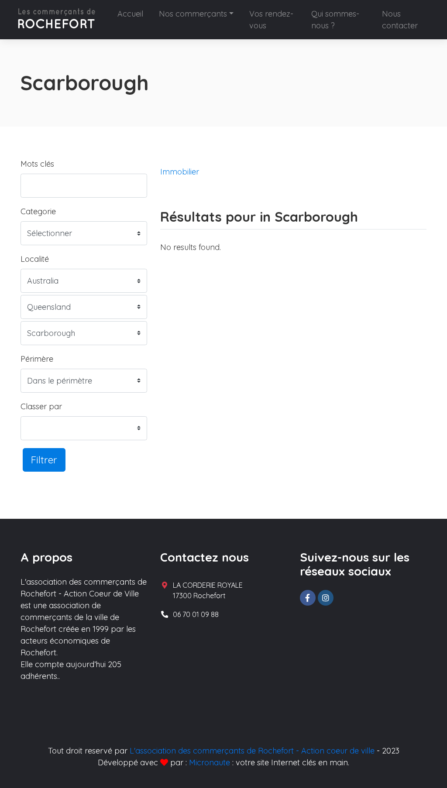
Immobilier (179, 172)
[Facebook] (308, 598)
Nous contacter (400, 20)
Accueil (130, 14)
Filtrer (44, 459)
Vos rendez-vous (271, 20)
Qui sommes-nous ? (335, 20)
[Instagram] (326, 598)
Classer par (41, 406)
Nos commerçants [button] (193, 14)
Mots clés (37, 164)
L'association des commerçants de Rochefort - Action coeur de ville (252, 751)
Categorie (38, 211)
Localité (35, 259)
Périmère (37, 359)
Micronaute (209, 762)
